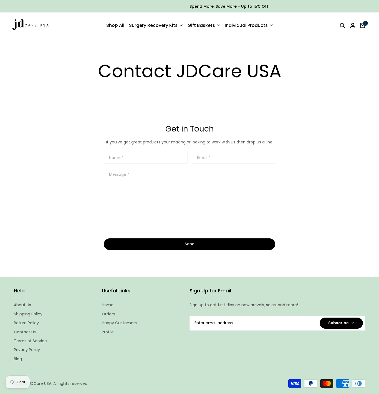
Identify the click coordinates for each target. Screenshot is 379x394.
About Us (22, 305)
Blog (18, 359)
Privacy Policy (27, 349)
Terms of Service (30, 341)
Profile (108, 332)
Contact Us (25, 332)
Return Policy (26, 323)
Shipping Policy (28, 314)
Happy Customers (119, 323)
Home (107, 305)
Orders (108, 314)
